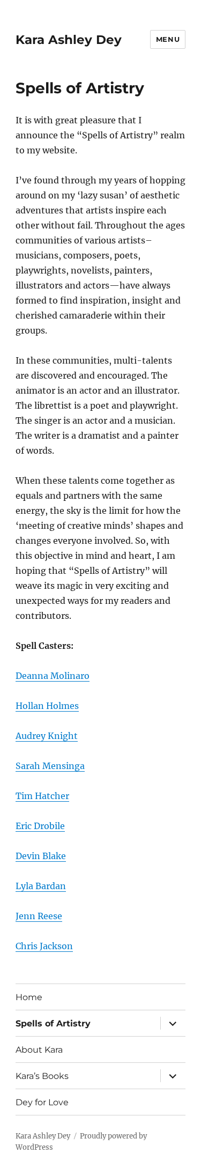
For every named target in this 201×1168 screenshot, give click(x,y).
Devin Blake (41, 856)
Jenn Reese (39, 916)
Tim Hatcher (42, 795)
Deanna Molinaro (53, 675)
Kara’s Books (42, 1076)
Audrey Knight (47, 735)
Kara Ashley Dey (69, 39)
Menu (168, 39)
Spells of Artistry (53, 1023)
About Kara (39, 1050)
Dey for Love (42, 1102)
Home (29, 997)
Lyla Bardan (41, 886)
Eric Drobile (40, 825)
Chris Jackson (44, 946)
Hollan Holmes (47, 705)
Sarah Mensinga (50, 765)
